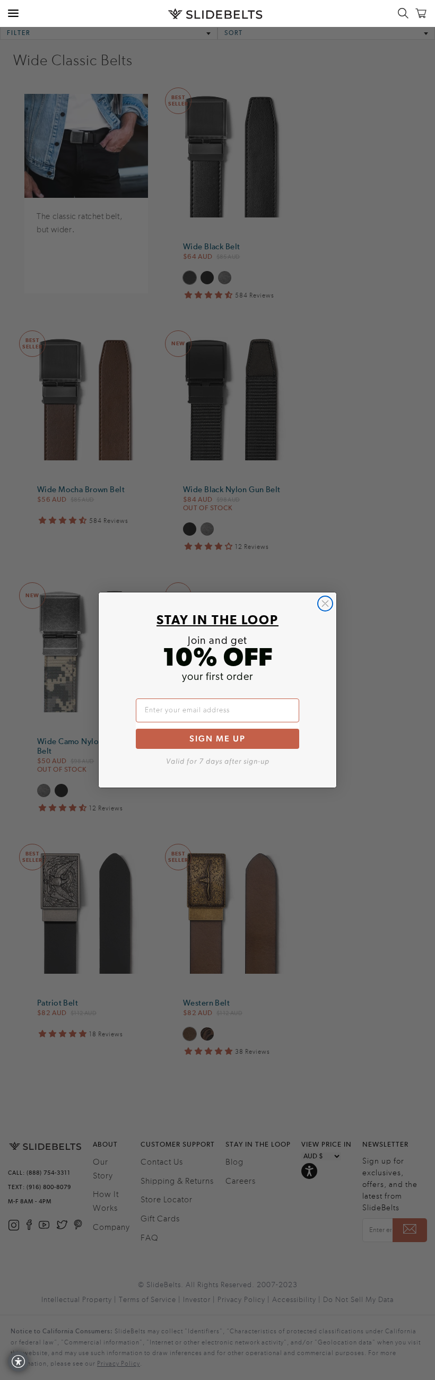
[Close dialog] (325, 603)
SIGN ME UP (217, 738)
